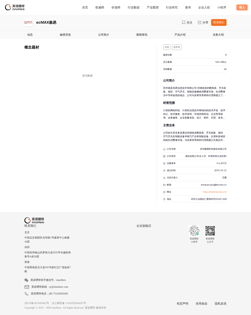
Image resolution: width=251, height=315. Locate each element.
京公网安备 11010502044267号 (69, 303)
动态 (30, 34)
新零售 (176, 47)
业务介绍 (218, 34)
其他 (167, 47)
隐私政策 (221, 303)
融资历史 (65, 34)
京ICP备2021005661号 (36, 303)
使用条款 (201, 303)
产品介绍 (180, 34)
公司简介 (103, 34)
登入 (242, 7)
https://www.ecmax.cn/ (215, 191)
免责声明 (182, 303)
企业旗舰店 (144, 225)
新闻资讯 (141, 34)
